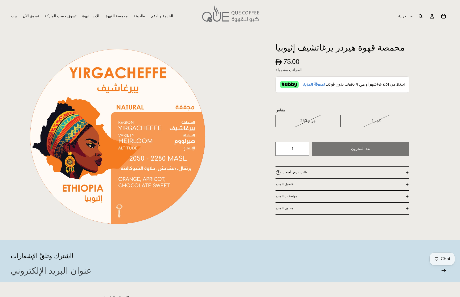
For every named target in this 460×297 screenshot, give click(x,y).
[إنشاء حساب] (443, 270)
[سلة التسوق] (443, 16)
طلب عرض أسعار (295, 172)
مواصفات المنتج (286, 196)
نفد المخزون (360, 149)
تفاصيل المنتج (285, 184)
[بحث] (420, 16)
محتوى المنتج (284, 208)
